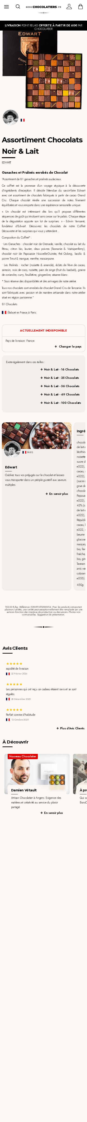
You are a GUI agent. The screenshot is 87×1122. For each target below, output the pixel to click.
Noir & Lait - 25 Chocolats (61, 378)
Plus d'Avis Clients (72, 728)
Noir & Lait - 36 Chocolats (61, 386)
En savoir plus (58, 494)
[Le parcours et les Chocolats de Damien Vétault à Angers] (37, 774)
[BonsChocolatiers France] (43, 7)
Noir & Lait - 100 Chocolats (62, 403)
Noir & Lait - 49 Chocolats (62, 394)
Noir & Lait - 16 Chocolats (61, 369)
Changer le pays (70, 346)
